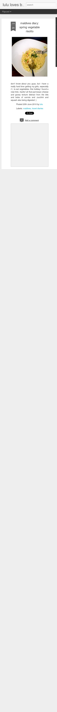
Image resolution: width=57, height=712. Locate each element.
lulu (41, 104)
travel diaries (37, 108)
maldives (27, 108)
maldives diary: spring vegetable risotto (30, 27)
